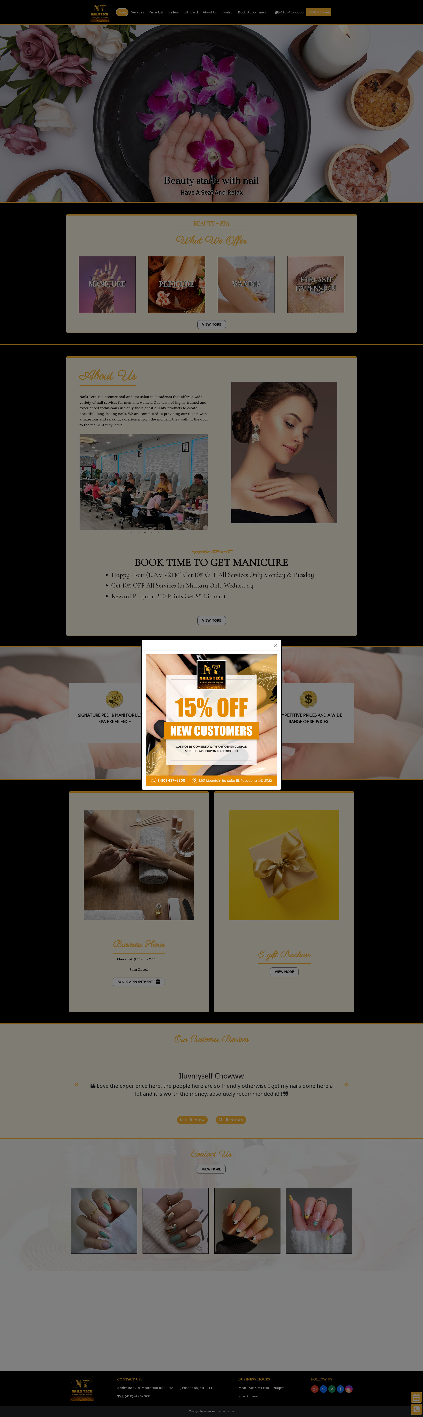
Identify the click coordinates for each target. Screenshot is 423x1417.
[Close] (275, 645)
